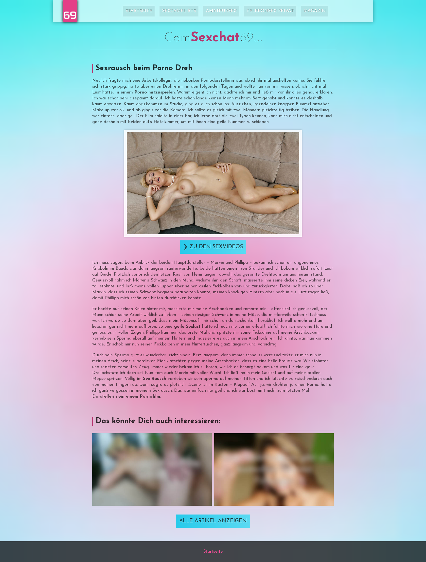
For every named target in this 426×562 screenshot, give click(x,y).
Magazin (314, 11)
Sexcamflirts (179, 11)
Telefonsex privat (270, 11)
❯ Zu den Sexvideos (213, 247)
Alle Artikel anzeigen (213, 521)
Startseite (138, 11)
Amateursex (221, 11)
